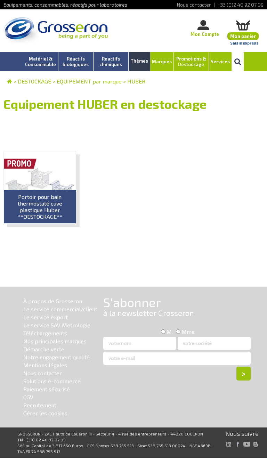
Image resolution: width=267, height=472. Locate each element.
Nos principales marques (55, 341)
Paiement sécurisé (46, 389)
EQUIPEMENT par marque (89, 81)
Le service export (45, 317)
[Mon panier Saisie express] (243, 25)
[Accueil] (55, 31)
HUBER (136, 81)
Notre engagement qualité (56, 357)
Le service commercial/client (60, 309)
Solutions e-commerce (52, 381)
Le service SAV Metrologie (56, 325)
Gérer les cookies (45, 413)
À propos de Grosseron (52, 301)
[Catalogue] (9, 81)
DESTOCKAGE (34, 81)
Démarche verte (43, 349)
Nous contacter (42, 373)
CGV (28, 397)
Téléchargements (45, 333)
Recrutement (39, 405)
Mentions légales (45, 365)
